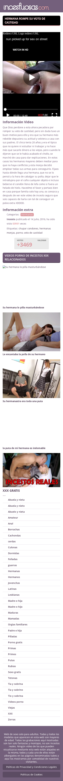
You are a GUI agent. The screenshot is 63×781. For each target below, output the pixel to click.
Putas (11, 660)
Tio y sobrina (15, 695)
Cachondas (14, 535)
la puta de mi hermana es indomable (24, 448)
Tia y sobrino (15, 689)
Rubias (12, 666)
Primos (12, 654)
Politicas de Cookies (31, 774)
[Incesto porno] (26, 6)
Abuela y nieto (16, 505)
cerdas (12, 541)
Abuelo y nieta (16, 511)
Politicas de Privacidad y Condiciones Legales (31, 767)
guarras (12, 565)
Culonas (12, 547)
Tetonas (12, 678)
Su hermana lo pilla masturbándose (23, 307)
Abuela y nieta (16, 499)
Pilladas (12, 636)
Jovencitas (14, 583)
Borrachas (14, 529)
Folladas (12, 559)
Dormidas (13, 553)
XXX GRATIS (11, 490)
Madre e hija (15, 600)
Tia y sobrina (15, 683)
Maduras (13, 612)
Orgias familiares (17, 624)
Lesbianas (13, 594)
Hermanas (14, 571)
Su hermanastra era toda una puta (23, 401)
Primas (12, 648)
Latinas (12, 588)
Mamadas (13, 618)
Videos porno (16, 701)
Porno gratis (15, 642)
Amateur (13, 517)
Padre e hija (15, 630)
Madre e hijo (15, 606)
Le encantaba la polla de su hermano (24, 354)
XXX (10, 713)
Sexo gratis (14, 672)
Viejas (11, 707)
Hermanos (27, 214)
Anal (10, 523)
